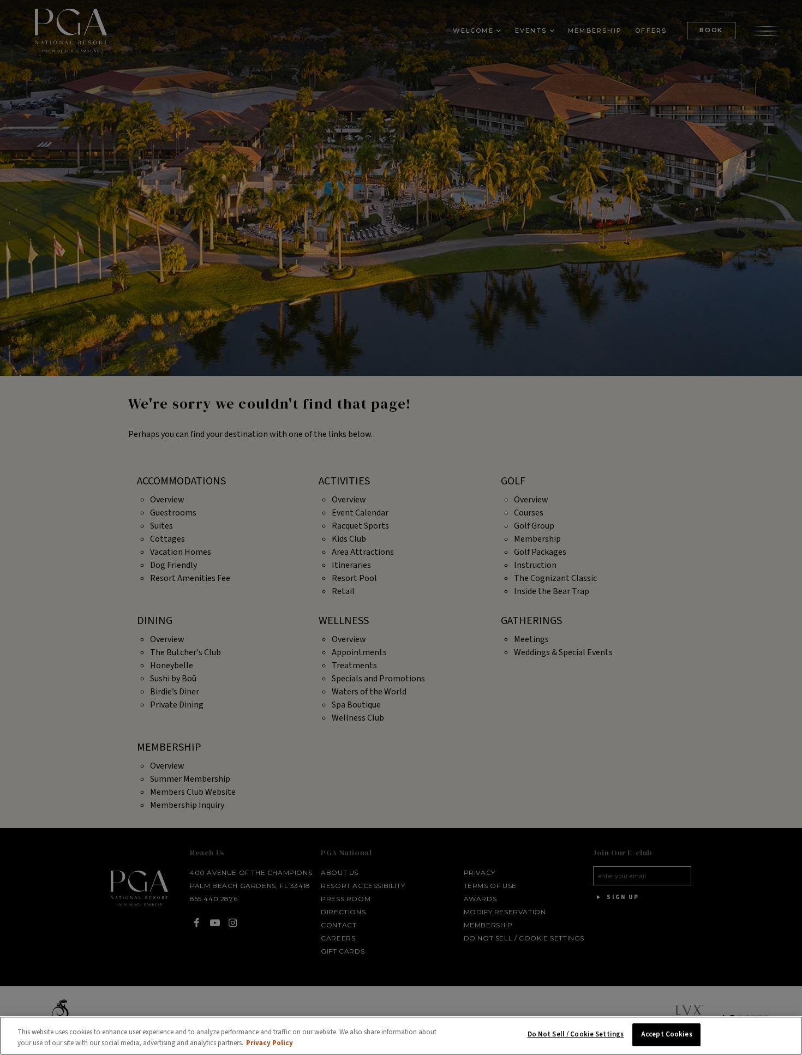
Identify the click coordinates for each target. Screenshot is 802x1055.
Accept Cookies (666, 1034)
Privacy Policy (269, 1043)
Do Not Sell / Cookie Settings (576, 1034)
